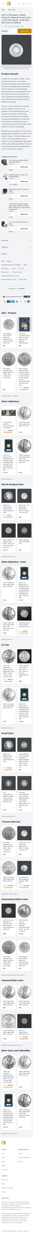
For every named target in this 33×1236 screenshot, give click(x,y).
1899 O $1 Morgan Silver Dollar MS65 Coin (24, 1032)
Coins (14, 268)
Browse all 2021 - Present (10, 396)
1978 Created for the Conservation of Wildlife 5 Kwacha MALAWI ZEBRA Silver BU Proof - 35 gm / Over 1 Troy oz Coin (24, 760)
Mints (3, 1184)
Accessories (5, 1169)
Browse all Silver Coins (9, 1133)
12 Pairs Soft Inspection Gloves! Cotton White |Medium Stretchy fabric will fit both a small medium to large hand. (19, 206)
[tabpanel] (16, 52)
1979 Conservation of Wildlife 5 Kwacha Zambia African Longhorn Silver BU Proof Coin (8, 797)
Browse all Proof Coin (8, 816)
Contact (20, 1153)
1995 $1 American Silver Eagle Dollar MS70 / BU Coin (24, 424)
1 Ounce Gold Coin (10, 821)
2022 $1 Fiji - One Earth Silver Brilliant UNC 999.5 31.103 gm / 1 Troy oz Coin (24, 508)
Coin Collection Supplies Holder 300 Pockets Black (18, 161)
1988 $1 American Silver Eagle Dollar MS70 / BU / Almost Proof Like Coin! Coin (24, 458)
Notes (3, 1161)
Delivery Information (24, 1157)
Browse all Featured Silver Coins (12, 1045)
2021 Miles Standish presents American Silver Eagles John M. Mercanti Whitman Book (24, 338)
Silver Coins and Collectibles (15, 1050)
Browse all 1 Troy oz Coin (9, 894)
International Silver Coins (10, 276)
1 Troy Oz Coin (17, 272)
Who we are (5, 1180)
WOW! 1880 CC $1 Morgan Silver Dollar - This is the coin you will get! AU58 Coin (8, 543)
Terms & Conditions (7, 1188)
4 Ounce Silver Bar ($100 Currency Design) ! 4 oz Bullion (8, 425)
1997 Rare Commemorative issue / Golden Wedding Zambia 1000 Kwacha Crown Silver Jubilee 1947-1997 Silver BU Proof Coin (24, 800)
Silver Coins (23, 279)
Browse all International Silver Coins (13, 975)
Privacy (3, 1192)
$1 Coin (21, 268)
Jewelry (3, 1165)
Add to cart (25, 31)
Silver (25, 265)
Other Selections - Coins (13, 561)
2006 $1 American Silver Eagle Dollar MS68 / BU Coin (8, 879)
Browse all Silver (7, 479)
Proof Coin (5, 272)
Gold (2, 1153)
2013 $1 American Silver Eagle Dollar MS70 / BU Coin (24, 1003)
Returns (20, 1161)
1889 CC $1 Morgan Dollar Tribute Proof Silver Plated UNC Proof (8, 508)
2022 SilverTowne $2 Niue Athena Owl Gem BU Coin (24, 624)
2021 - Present (6, 261)
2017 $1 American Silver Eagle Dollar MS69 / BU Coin (8, 1003)
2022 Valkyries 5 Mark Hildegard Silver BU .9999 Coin (24, 880)
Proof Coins (7, 733)
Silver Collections (10, 401)
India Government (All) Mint (11, 265)
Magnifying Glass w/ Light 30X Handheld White (18, 175)
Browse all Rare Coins (8, 556)
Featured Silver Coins (8, 279)
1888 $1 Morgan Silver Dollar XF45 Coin (24, 541)
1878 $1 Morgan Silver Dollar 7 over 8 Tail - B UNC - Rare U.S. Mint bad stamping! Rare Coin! (24, 671)
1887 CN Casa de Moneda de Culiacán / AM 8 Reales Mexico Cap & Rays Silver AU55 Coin (8, 924)
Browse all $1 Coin (7, 728)
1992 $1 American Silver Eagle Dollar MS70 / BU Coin (8, 1032)
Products (4, 1149)
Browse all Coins (7, 639)
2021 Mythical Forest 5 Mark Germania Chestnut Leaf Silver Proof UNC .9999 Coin (8, 338)
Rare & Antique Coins (12, 484)
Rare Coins (5, 268)
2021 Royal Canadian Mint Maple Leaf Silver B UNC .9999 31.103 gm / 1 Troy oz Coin (8, 373)
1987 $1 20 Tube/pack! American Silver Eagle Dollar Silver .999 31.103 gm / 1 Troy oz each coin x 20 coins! (8, 671)
